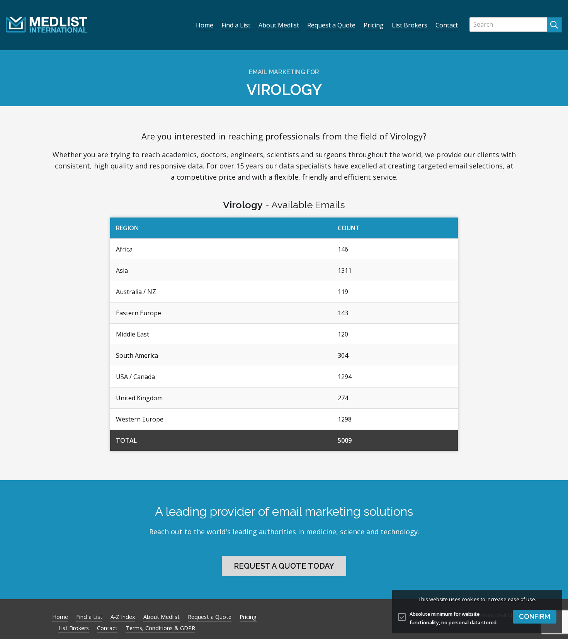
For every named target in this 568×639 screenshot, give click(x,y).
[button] (534, 617)
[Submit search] (554, 24)
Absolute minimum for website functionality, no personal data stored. (454, 618)
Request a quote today (284, 566)
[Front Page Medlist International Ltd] (46, 24)
